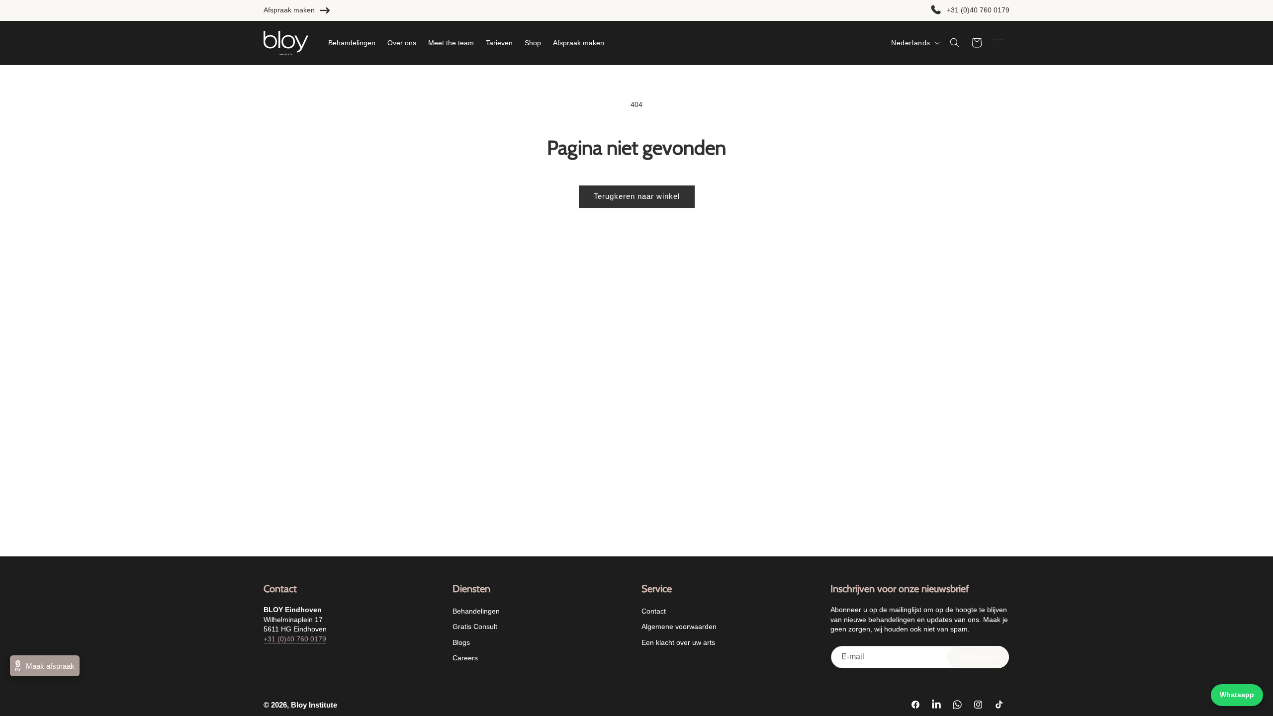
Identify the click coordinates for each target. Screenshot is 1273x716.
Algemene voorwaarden (679, 626)
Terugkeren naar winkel (637, 196)
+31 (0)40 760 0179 (978, 10)
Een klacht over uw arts (678, 642)
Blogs (461, 642)
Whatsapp (1237, 695)
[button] (955, 43)
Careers (465, 657)
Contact (653, 611)
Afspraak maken (289, 10)
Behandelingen (476, 611)
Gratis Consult (475, 626)
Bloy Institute (314, 705)
